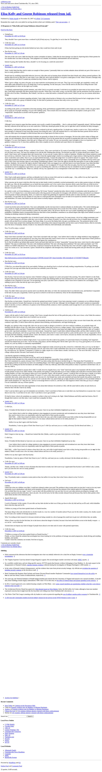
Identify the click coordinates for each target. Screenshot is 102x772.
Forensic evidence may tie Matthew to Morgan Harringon (29, 707)
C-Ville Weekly (10, 724)
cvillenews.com (6, 1)
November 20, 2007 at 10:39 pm (15, 36)
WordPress (12, 763)
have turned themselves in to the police (83, 573)
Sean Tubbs (8, 705)
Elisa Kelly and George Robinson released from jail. (36, 13)
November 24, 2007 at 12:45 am (15, 203)
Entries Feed (5, 766)
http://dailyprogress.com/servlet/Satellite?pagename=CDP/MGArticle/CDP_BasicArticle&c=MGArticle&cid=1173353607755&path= (47, 258)
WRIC (80, 560)
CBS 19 (7, 728)
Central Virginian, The (12, 730)
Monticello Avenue (11, 757)
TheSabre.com (9, 737)
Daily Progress (9, 733)
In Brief (37, 18)
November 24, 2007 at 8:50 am (14, 233)
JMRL (7, 756)
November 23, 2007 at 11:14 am (15, 147)
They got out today (62, 22)
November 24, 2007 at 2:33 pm (15, 263)
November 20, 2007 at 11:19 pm (15, 44)
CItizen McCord (10, 711)
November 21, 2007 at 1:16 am (14, 53)
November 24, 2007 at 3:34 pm (15, 273)
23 (45, 18)
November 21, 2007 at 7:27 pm (15, 105)
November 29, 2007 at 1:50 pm (15, 403)
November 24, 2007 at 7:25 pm (15, 298)
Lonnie (7, 65)
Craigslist (8, 754)
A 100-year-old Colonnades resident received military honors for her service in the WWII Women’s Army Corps (40, 598)
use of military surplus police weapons (75, 594)
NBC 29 (7, 735)
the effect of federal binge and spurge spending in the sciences (76, 580)
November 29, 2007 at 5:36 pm (15, 474)
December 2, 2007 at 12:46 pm (14, 531)
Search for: (4, 716)
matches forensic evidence (35, 565)
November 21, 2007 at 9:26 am (14, 67)
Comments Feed (17, 766)
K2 (20, 763)
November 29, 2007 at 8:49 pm (15, 482)
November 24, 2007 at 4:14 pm (15, 287)
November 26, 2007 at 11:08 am (15, 312)
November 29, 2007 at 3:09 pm (15, 463)
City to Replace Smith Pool (10, 7)
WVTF (7, 742)
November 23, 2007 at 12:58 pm (15, 174)
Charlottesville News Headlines (15, 752)
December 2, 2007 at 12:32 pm (14, 500)
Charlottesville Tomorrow (13, 731)
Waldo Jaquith (13, 18)
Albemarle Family (10, 750)
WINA (7, 740)
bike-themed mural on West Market (47, 589)
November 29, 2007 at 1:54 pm (15, 431)
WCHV (7, 739)
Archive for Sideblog (11, 698)
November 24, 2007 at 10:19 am (15, 254)
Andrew (7, 709)
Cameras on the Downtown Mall (25, 705)
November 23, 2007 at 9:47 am (14, 117)
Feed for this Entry (7, 30)
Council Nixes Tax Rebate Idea (11, 9)
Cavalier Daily (9, 726)
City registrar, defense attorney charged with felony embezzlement (38, 711)
